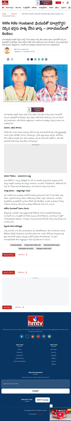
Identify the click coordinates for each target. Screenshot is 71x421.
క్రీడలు (57, 7)
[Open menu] (67, 2)
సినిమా (51, 7)
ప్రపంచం (54, 361)
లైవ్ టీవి (54, 364)
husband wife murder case (32, 245)
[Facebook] (28, 59)
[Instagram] (33, 336)
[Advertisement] (35, 160)
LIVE (59, 3)
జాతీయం (34, 7)
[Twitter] (32, 59)
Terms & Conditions (20, 361)
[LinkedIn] (35, 59)
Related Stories (9, 254)
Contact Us (19, 355)
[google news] (44, 336)
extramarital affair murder (51, 245)
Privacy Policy (20, 358)
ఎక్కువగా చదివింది (8, 272)
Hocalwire (39, 414)
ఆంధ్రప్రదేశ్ (26, 7)
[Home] (3, 7)
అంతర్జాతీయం (43, 7)
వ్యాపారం (63, 7)
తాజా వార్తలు (10, 7)
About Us (19, 352)
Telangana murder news (44, 248)
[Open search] (63, 2)
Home (4, 13)
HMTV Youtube (42, 400)
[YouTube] (38, 336)
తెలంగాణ (18, 7)
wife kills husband (16, 245)
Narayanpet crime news (26, 248)
